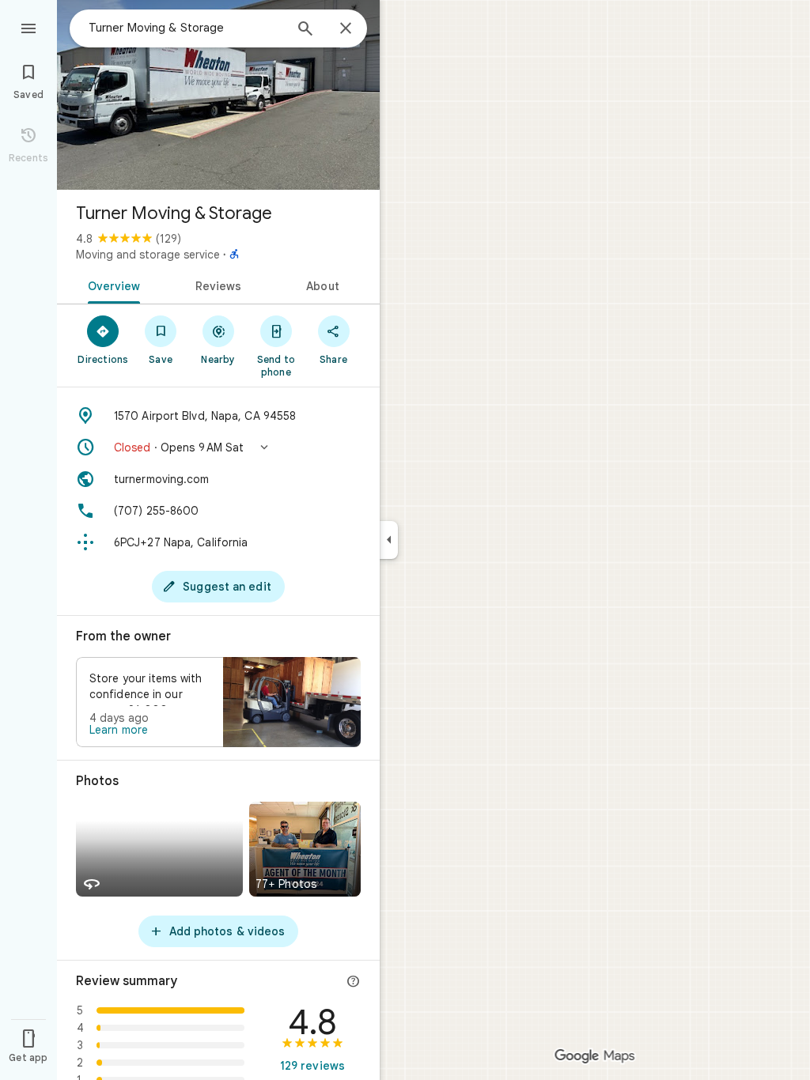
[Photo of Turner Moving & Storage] (218, 95)
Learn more (118, 730)
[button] (218, 447)
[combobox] (186, 27)
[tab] (111, 285)
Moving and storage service (148, 254)
